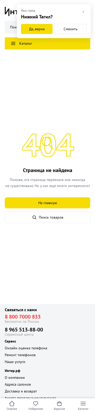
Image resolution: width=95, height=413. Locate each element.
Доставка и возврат (21, 391)
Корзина (59, 409)
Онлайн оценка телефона (26, 348)
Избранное (35, 409)
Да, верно (37, 29)
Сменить (71, 29)
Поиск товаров (51, 217)
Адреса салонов (18, 384)
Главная (12, 409)
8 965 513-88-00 (24, 329)
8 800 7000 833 (23, 316)
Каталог (83, 409)
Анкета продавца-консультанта (30, 398)
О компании (15, 377)
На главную (47, 202)
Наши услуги (15, 361)
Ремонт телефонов (20, 354)
